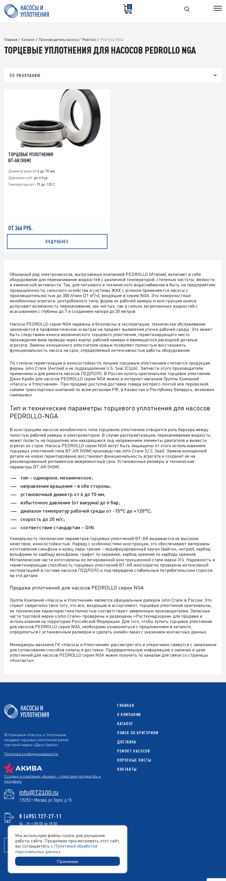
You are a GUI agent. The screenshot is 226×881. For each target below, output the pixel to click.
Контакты (127, 769)
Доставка (126, 742)
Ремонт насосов (133, 751)
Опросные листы (134, 760)
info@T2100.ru (38, 792)
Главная (125, 705)
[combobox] (113, 75)
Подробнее (57, 241)
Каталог (125, 723)
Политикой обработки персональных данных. (56, 848)
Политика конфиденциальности (31, 753)
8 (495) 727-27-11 (40, 816)
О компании (129, 714)
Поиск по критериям (138, 732)
